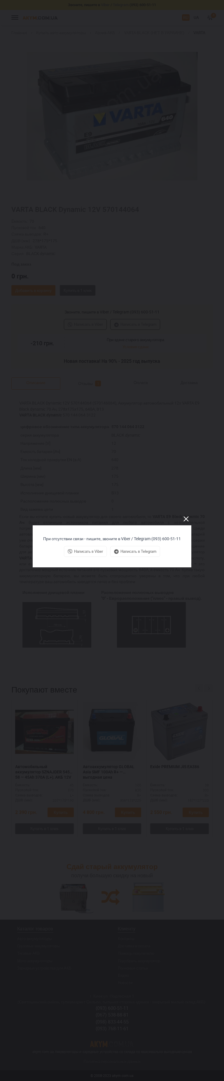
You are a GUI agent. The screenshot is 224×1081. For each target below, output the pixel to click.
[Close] (186, 519)
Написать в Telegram (138, 551)
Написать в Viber (88, 551)
